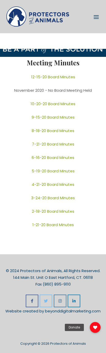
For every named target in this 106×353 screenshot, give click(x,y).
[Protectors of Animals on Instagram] (60, 301)
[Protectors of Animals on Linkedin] (74, 301)
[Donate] (95, 327)
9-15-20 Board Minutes (53, 117)
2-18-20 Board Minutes (53, 211)
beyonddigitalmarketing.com (73, 311)
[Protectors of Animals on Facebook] (32, 301)
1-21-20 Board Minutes (53, 224)
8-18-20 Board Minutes (53, 130)
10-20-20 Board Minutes (53, 103)
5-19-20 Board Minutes (53, 171)
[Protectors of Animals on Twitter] (46, 301)
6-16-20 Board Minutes (53, 157)
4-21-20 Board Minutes (53, 184)
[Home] (37, 16)
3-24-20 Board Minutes (53, 198)
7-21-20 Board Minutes (53, 144)
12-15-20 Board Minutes (53, 77)
